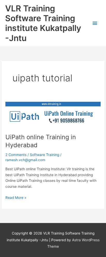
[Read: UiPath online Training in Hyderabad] (53, 115)
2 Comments (15, 155)
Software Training (44, 155)
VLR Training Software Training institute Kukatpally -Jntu (43, 23)
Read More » (15, 197)
